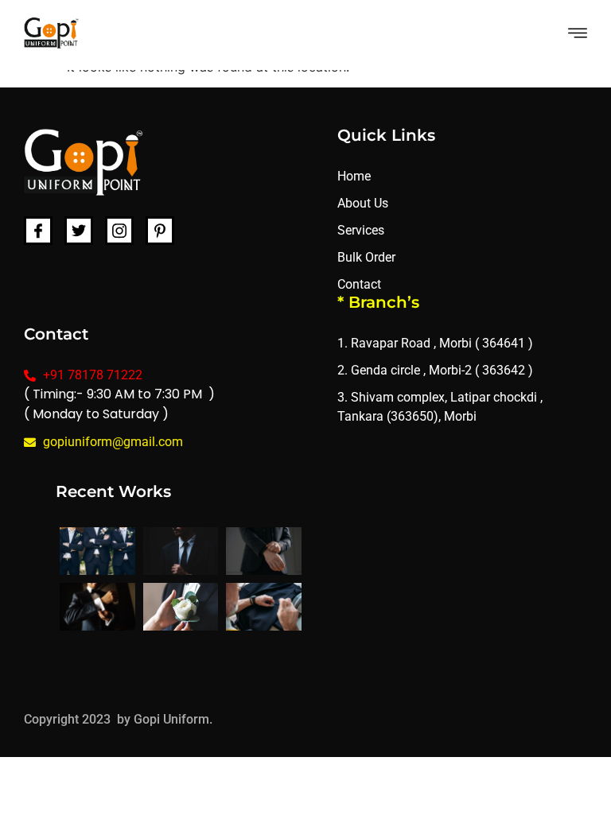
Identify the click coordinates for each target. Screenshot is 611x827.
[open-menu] (577, 35)
